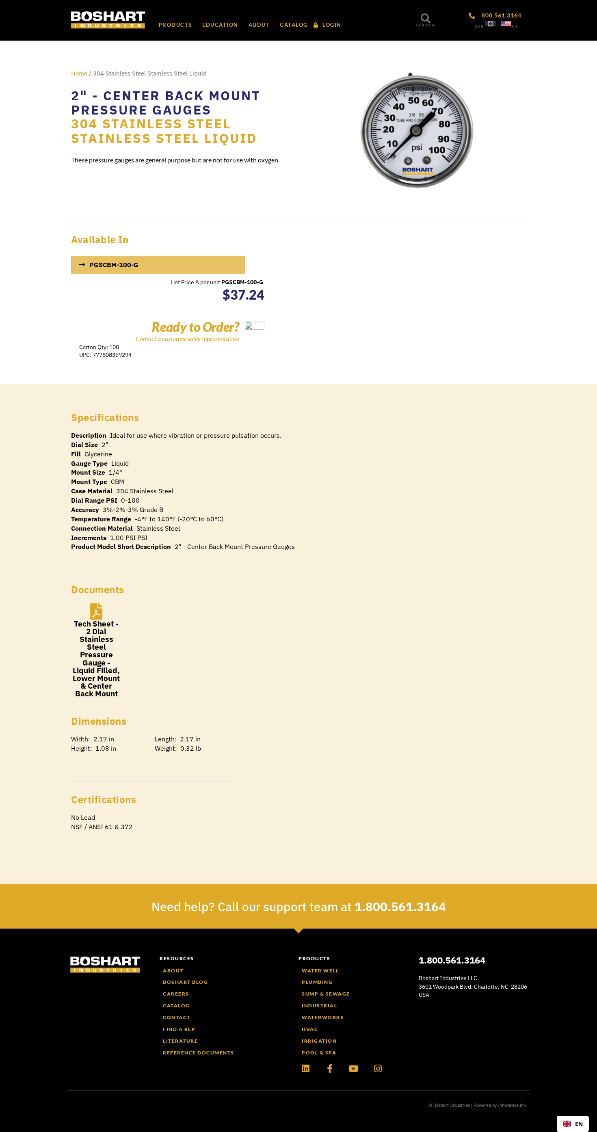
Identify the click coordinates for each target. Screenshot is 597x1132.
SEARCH (426, 25)
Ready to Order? (195, 327)
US (515, 26)
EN (579, 1124)
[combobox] (573, 1124)
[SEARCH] (425, 18)
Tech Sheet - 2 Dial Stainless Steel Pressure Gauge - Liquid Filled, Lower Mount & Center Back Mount (96, 658)
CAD (479, 26)
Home (79, 73)
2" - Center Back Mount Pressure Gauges (166, 102)
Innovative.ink (512, 1105)
